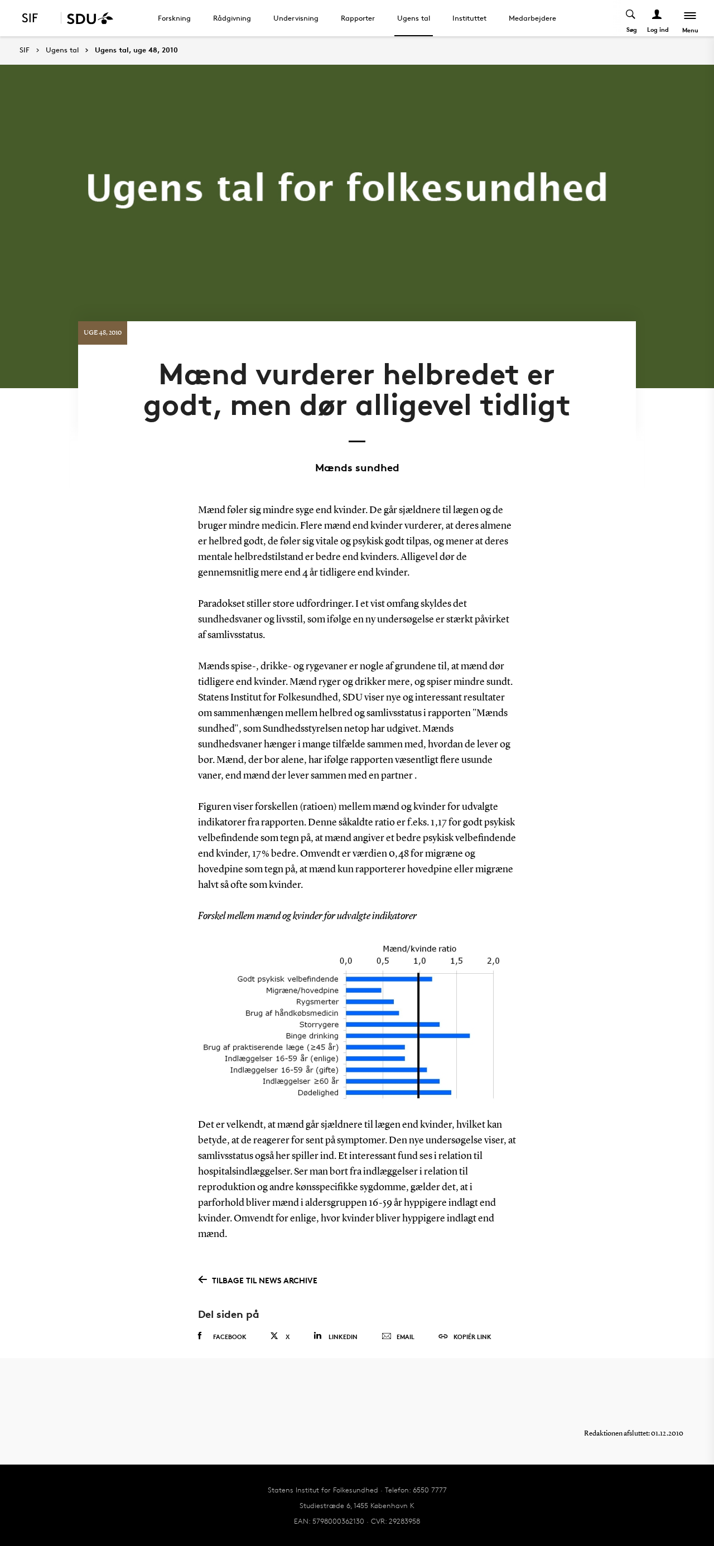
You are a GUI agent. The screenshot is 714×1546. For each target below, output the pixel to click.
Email (405, 1336)
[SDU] (87, 18)
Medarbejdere (532, 17)
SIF (25, 50)
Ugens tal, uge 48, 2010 (136, 50)
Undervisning (296, 17)
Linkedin (343, 1336)
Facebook (230, 1336)
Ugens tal (413, 17)
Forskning (174, 17)
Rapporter (358, 17)
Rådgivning (232, 17)
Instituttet (469, 17)
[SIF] (37, 18)
